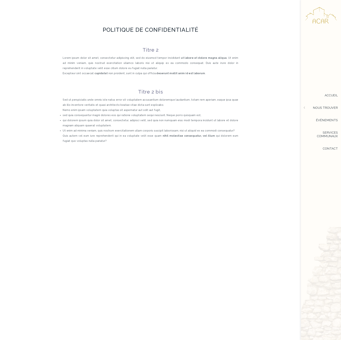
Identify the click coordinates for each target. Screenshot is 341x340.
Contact (330, 148)
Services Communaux (327, 134)
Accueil (331, 95)
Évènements (327, 120)
